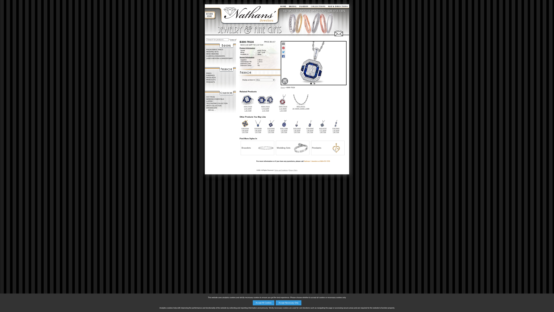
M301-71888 (284, 130)
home (283, 6)
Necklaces (211, 77)
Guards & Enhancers (215, 56)
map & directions (338, 6)
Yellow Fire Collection (217, 103)
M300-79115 (265, 109)
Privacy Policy (293, 170)
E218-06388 (258, 130)
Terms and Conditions (281, 170)
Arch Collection (213, 106)
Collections (318, 6)
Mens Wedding (212, 54)
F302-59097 (335, 130)
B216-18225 (297, 130)
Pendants (210, 82)
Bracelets (211, 80)
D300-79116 (283, 109)
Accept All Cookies (264, 303)
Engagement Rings (214, 49)
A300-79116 (248, 109)
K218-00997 (310, 130)
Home (283, 87)
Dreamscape (211, 108)
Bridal (293, 6)
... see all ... (211, 110)
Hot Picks (210, 97)
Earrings (210, 75)
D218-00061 (271, 130)
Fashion (303, 6)
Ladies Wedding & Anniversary (219, 58)
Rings (208, 73)
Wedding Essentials (215, 99)
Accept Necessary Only (288, 303)
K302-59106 (245, 130)
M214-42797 (323, 130)
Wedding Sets (212, 52)
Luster (209, 101)
